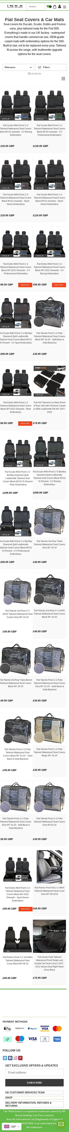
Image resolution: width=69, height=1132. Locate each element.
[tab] (34, 1092)
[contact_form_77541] (61, 1124)
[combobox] (35, 6)
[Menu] (64, 7)
